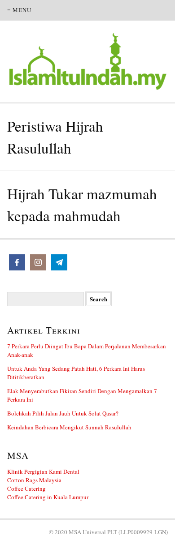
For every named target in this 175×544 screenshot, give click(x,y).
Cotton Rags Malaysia (34, 480)
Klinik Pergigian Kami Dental (43, 471)
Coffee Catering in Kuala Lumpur (47, 497)
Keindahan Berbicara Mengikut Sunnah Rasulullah (69, 427)
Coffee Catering (26, 488)
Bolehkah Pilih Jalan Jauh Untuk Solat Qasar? (62, 413)
